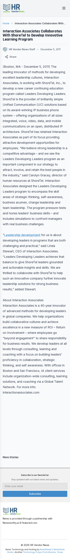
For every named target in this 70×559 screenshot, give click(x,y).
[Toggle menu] (63, 8)
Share (13, 56)
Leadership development (22, 235)
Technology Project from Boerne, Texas (43, 552)
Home (6, 23)
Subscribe (35, 493)
